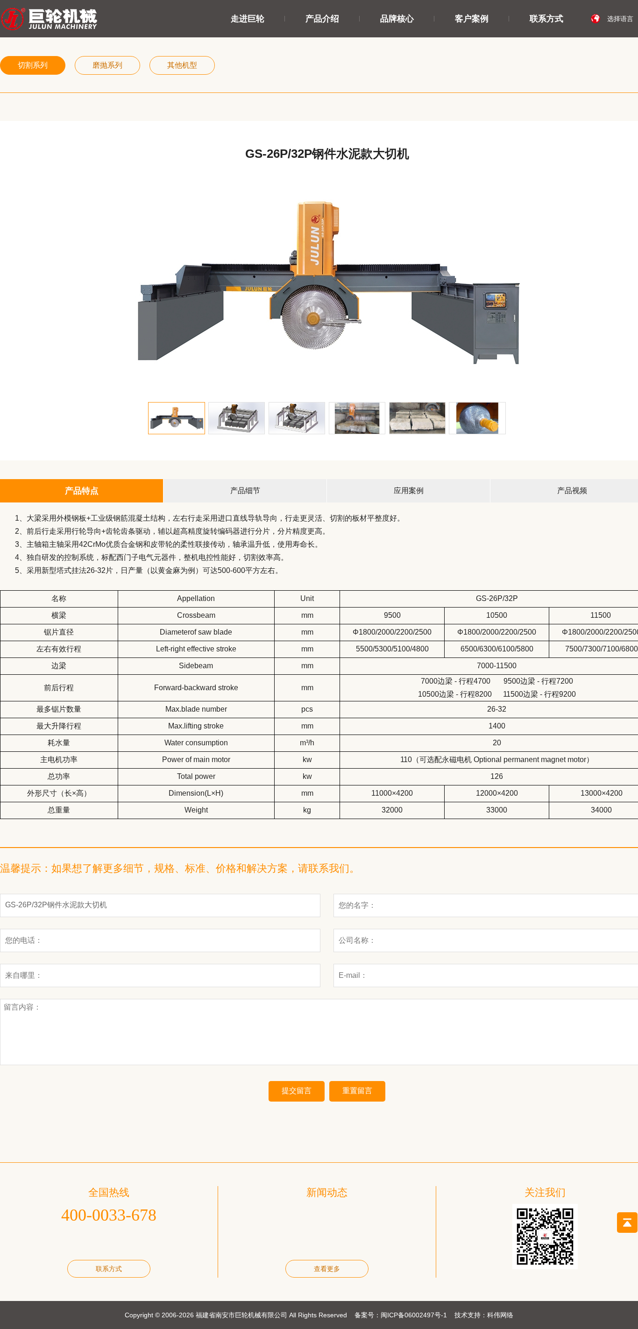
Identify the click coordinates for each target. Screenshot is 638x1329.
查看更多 (327, 1268)
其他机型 (182, 65)
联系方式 (546, 18)
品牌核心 (397, 18)
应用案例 (409, 491)
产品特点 (82, 490)
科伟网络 (500, 1315)
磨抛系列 (107, 65)
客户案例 (472, 18)
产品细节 (245, 491)
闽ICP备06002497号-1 (414, 1315)
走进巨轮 (247, 18)
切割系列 (33, 65)
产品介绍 (322, 18)
